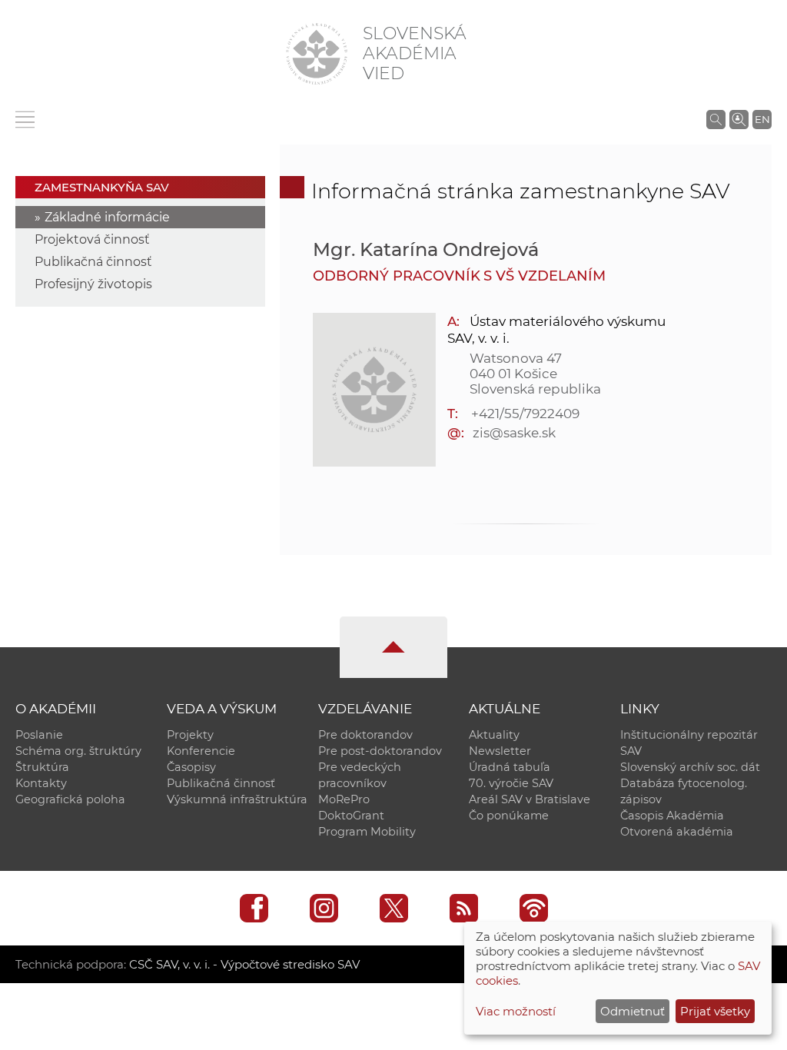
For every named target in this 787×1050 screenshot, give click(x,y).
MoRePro (344, 799)
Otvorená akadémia (676, 832)
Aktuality (494, 735)
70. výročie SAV (511, 783)
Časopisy (191, 767)
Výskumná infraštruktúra (237, 799)
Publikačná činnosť (93, 261)
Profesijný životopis (93, 284)
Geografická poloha (70, 799)
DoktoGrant (351, 815)
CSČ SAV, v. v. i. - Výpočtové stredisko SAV (244, 964)
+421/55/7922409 (525, 413)
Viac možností (516, 1011)
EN (762, 119)
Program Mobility (367, 832)
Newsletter (500, 751)
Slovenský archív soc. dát (690, 767)
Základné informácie (107, 217)
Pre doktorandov (365, 735)
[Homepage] (316, 54)
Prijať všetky (715, 1011)
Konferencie (201, 751)
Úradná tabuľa (509, 767)
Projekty (190, 735)
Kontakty (41, 783)
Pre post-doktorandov (380, 751)
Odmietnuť (632, 1011)
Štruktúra (42, 767)
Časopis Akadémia (672, 815)
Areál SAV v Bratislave (529, 799)
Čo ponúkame (509, 815)
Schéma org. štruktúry (78, 751)
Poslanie (39, 735)
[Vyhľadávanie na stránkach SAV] (716, 119)
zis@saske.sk (514, 432)
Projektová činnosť (92, 239)
